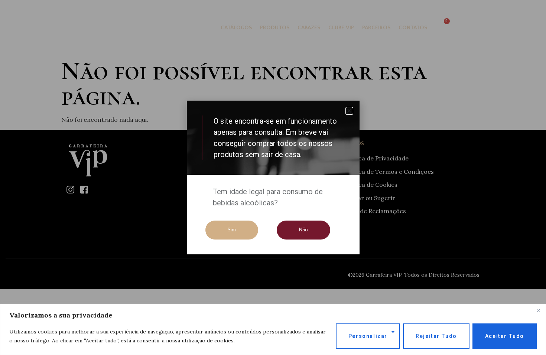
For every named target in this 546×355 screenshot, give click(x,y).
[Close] (538, 310)
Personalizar (367, 336)
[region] (273, 329)
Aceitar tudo (504, 336)
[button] (349, 111)
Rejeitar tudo (436, 336)
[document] (273, 177)
